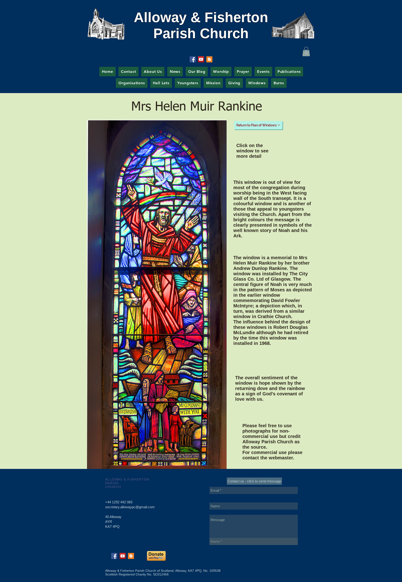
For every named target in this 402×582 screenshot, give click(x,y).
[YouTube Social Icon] (201, 59)
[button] (306, 51)
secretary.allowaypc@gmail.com (130, 507)
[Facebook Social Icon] (193, 59)
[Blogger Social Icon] (209, 59)
